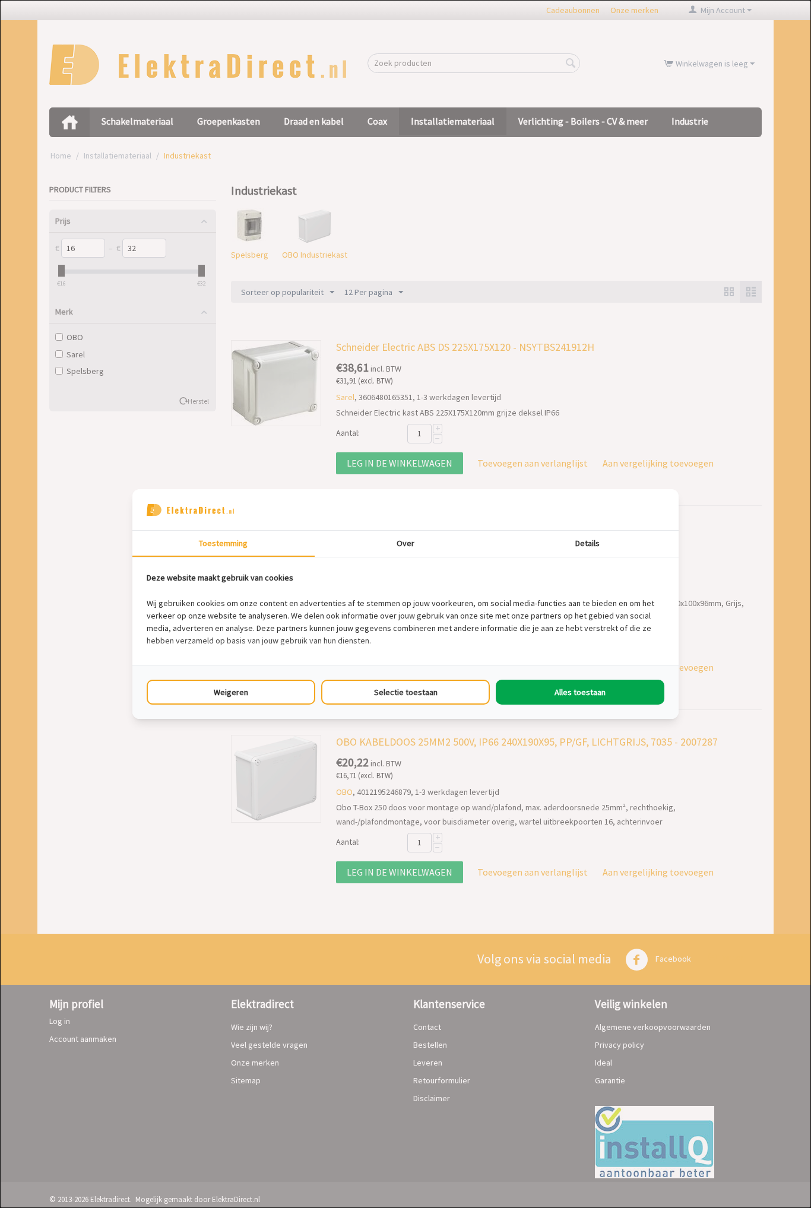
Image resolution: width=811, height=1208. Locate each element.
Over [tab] (405, 543)
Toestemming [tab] (223, 543)
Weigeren (231, 692)
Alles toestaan (580, 692)
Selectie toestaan (406, 692)
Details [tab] (587, 543)
